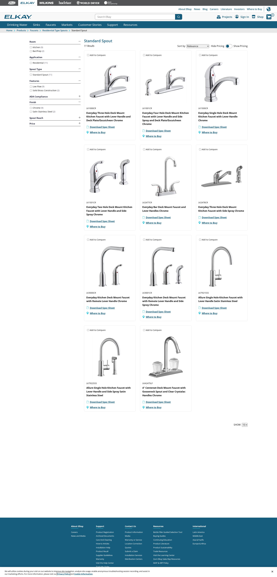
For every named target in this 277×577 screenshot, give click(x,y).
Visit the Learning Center (163, 555)
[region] (138, 572)
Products (21, 30)
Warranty (100, 559)
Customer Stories (90, 25)
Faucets (51, 25)
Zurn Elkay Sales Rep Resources (166, 559)
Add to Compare (98, 55)
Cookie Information (83, 573)
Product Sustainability (162, 547)
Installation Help (103, 547)
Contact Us (130, 526)
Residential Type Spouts (54, 30)
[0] (268, 16)
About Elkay (185, 9)
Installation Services (133, 555)
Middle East (198, 536)
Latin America (198, 532)
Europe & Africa (199, 543)
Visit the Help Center (105, 563)
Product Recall (102, 551)
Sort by (181, 46)
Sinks (36, 25)
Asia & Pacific (198, 540)
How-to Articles (102, 543)
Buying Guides (159, 536)
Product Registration (105, 532)
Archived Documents (105, 536)
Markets (67, 25)
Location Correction (133, 543)
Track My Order (102, 566)
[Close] (272, 571)
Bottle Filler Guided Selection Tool (167, 532)
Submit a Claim (131, 551)
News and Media (78, 536)
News (197, 9)
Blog (205, 9)
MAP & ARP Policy (161, 563)
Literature (226, 9)
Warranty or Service (133, 540)
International (270, 9)
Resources (130, 25)
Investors (239, 9)
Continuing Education (162, 540)
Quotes (128, 547)
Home (9, 30)
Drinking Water (17, 25)
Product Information (134, 532)
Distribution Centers (133, 559)
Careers (214, 9)
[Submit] (178, 17)
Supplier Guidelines (104, 555)
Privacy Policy (63, 573)
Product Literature (161, 543)
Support (112, 25)
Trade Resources (160, 551)
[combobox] (138, 17)
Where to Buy (254, 9)
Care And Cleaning (104, 540)
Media (127, 536)
